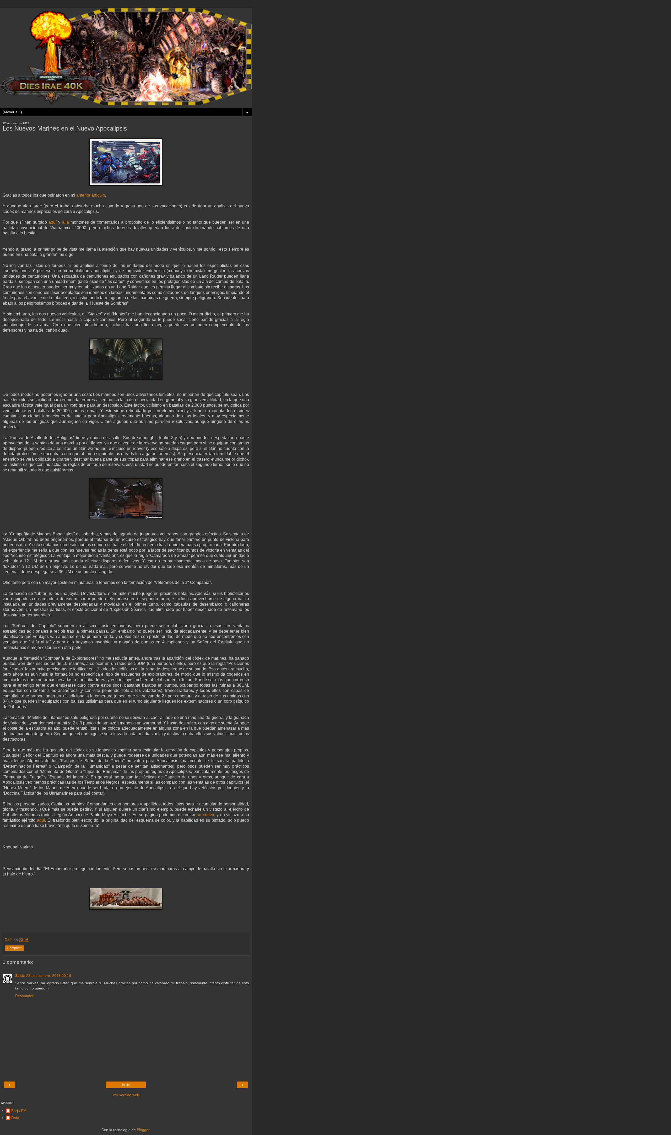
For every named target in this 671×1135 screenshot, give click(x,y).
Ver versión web (126, 1095)
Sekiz (20, 975)
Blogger (143, 1130)
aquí (52, 222)
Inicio (126, 1085)
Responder (24, 996)
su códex (205, 815)
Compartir (14, 948)
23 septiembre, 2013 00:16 (48, 975)
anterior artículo (90, 195)
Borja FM (18, 1111)
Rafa (15, 1118)
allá (65, 222)
